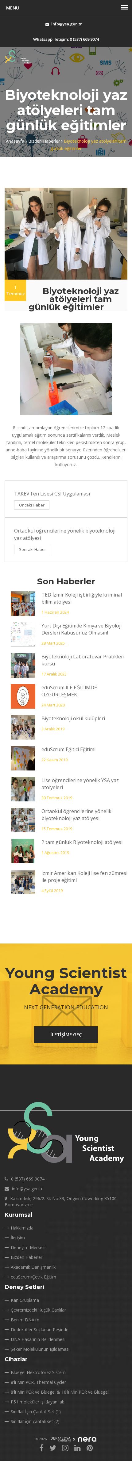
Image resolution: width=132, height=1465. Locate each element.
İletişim (18, 1238)
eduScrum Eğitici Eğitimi (68, 749)
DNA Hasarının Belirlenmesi (38, 1339)
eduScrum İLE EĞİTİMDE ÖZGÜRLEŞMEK (69, 691)
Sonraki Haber (32, 549)
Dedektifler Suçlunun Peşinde (39, 1329)
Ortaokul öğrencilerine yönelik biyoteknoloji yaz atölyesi (76, 815)
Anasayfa (15, 141)
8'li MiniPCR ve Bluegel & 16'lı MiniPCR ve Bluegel (60, 1392)
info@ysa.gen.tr (66, 24)
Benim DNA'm (25, 1320)
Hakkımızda (22, 1228)
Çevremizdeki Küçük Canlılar (38, 1310)
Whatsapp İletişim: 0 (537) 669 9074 (66, 39)
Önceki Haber (32, 505)
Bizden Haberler (44, 141)
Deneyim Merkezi (28, 1247)
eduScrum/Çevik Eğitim (33, 1277)
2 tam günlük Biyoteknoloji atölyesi (81, 842)
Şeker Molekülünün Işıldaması (40, 1349)
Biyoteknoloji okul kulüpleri (73, 718)
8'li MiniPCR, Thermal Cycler (38, 1382)
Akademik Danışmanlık (33, 1267)
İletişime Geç (66, 1034)
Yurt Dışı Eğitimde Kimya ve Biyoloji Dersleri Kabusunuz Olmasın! (81, 629)
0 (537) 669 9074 (28, 1179)
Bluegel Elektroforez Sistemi (39, 1372)
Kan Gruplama (25, 1300)
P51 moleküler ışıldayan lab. (38, 1402)
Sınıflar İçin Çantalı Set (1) (36, 1411)
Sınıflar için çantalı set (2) (35, 1421)
